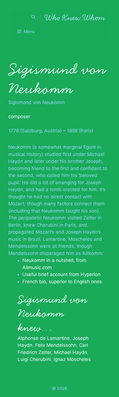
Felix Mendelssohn (55, 345)
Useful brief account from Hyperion (61, 274)
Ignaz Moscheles (72, 359)
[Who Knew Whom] (75, 17)
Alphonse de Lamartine (44, 338)
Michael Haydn (70, 352)
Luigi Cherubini (34, 359)
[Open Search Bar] (33, 17)
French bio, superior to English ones (62, 281)
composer (19, 116)
